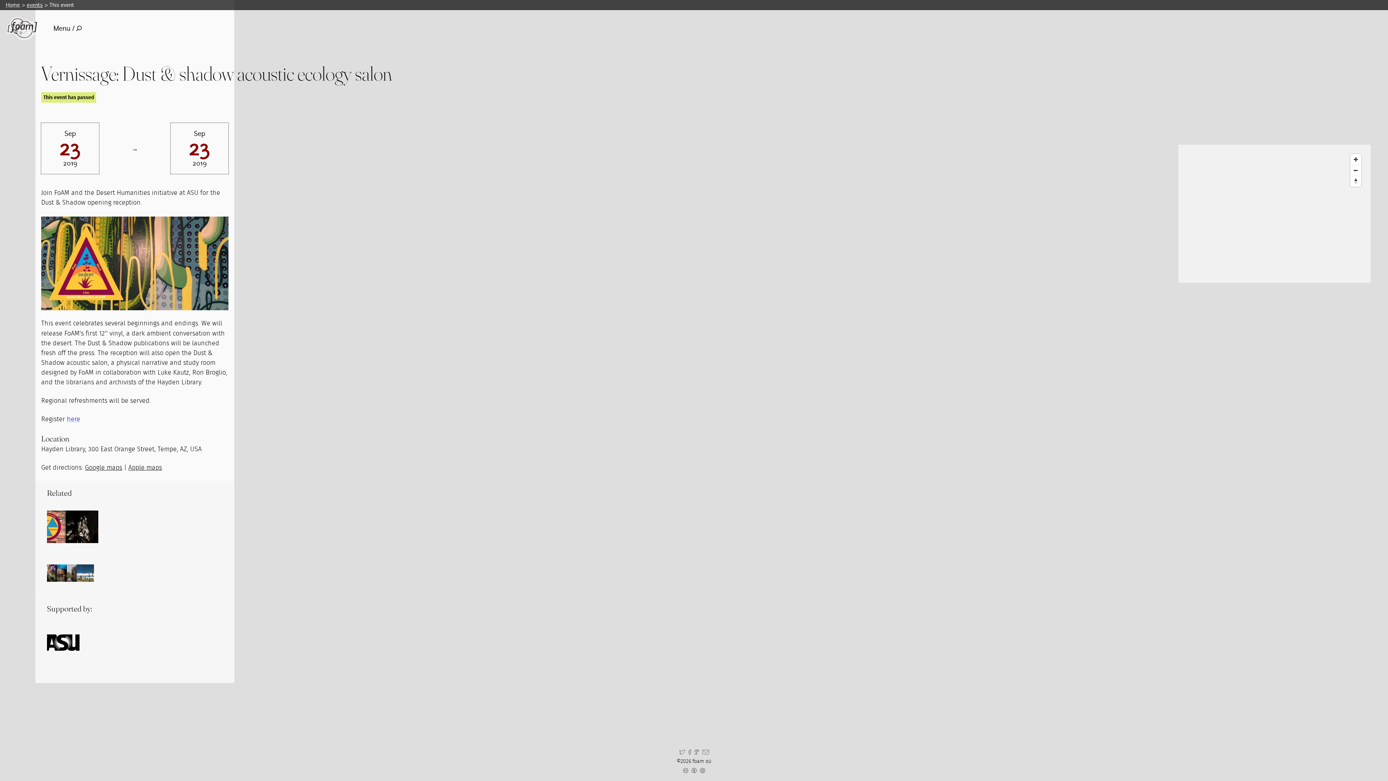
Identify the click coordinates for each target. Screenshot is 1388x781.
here (73, 419)
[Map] (1274, 213)
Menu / (63, 28)
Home (13, 4)
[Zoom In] (1355, 159)
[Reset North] (1355, 181)
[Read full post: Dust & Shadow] (82, 527)
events (35, 4)
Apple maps (145, 468)
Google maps (103, 468)
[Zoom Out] (1355, 170)
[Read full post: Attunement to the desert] (63, 527)
